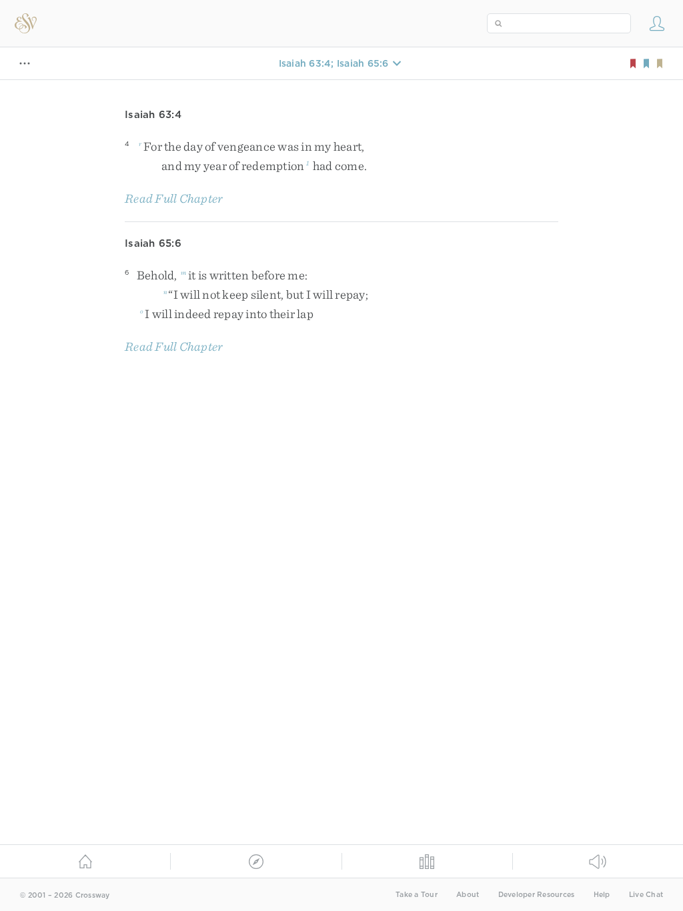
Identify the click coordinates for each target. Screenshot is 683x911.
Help (602, 894)
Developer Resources (536, 894)
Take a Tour (417, 894)
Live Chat (646, 894)
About (467, 894)
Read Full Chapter (174, 198)
